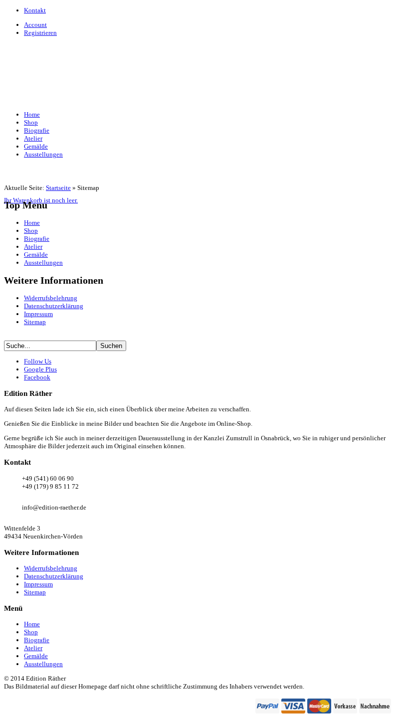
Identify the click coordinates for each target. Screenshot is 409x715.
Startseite (58, 187)
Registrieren (40, 32)
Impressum (38, 314)
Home (32, 222)
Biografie (36, 238)
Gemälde (36, 254)
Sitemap (35, 322)
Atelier (33, 246)
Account (35, 24)
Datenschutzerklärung (53, 306)
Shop (31, 230)
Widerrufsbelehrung (50, 298)
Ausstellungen (43, 262)
